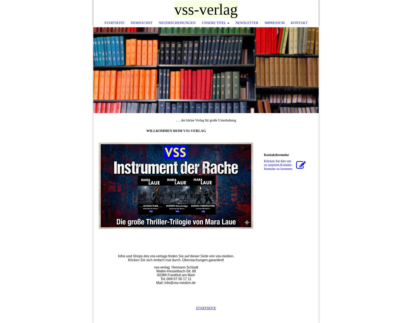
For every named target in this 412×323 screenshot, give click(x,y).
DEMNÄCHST (142, 23)
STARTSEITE (114, 23)
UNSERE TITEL (214, 23)
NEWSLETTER (246, 23)
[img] (302, 9)
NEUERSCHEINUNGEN (177, 23)
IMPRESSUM (275, 23)
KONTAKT (299, 23)
